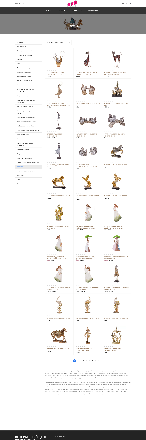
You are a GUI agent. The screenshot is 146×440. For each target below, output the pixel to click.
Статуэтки (20, 166)
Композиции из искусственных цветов (26, 112)
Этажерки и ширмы (23, 183)
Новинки (62, 10)
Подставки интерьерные (24, 154)
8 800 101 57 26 (19, 3)
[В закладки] (71, 49)
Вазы (18, 63)
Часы (18, 179)
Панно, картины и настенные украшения (26, 144)
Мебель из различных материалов (28, 130)
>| (101, 360)
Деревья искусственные (24, 80)
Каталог (49, 10)
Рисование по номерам (24, 158)
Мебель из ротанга (23, 134)
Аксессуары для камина (24, 55)
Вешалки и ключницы (24, 72)
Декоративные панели (24, 76)
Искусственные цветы (23, 95)
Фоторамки (20, 175)
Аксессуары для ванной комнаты (27, 50)
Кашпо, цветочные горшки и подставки (26, 101)
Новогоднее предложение (25, 138)
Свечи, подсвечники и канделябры (28, 162)
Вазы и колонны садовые (25, 68)
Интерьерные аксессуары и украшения (25, 90)
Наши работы (77, 10)
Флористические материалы (26, 171)
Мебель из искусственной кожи (27, 121)
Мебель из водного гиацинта (26, 117)
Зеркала (19, 85)
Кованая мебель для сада (25, 106)
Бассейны (20, 59)
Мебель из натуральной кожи (26, 126)
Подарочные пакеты (23, 149)
